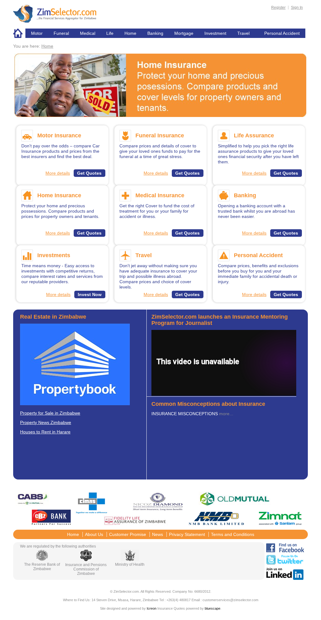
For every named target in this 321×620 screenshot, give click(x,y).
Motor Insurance (59, 135)
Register (278, 7)
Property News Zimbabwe (45, 422)
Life (109, 33)
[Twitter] (285, 563)
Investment (215, 33)
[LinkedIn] (284, 578)
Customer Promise (127, 534)
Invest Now (90, 294)
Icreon (151, 608)
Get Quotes (89, 173)
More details (57, 173)
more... (226, 413)
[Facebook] (285, 550)
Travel (243, 33)
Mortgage (183, 33)
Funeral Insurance (159, 135)
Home (19, 33)
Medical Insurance (159, 195)
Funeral (61, 33)
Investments (53, 255)
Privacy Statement (187, 534)
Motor (37, 33)
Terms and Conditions (232, 534)
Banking (155, 33)
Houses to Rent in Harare (45, 431)
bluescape (212, 608)
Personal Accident (282, 33)
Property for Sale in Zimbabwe (50, 413)
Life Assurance (254, 135)
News (157, 534)
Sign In (297, 7)
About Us (94, 534)
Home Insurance (59, 195)
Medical (87, 33)
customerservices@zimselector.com (230, 600)
